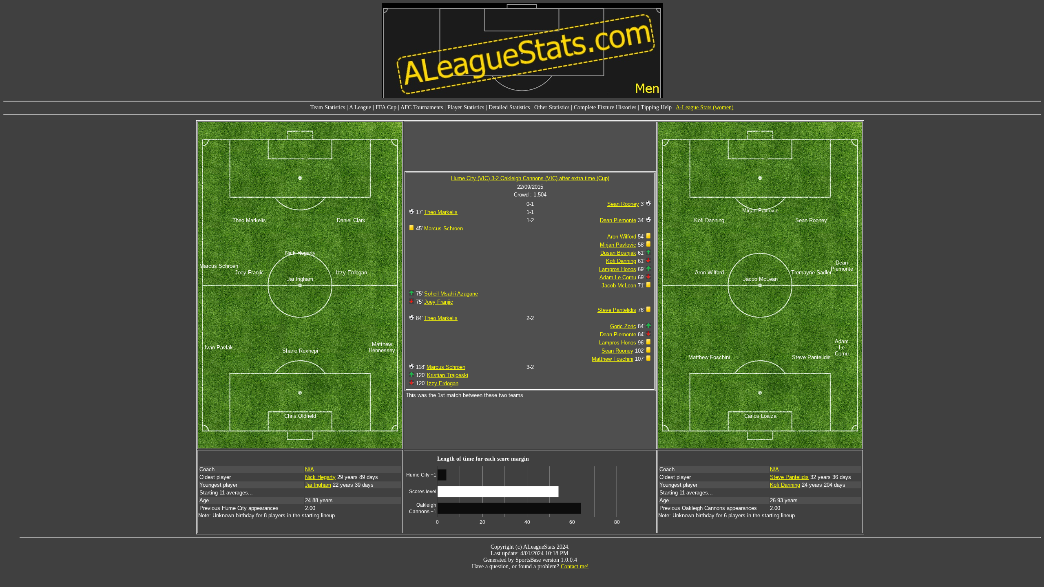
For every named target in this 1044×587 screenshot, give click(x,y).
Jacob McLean (619, 285)
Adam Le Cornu (617, 277)
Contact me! (575, 566)
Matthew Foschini (612, 359)
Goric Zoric (623, 326)
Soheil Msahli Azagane (451, 294)
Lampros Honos (617, 269)
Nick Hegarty (320, 477)
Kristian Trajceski (447, 375)
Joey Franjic (438, 302)
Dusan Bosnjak (618, 253)
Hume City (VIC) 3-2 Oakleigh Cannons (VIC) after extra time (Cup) (530, 178)
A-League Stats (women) (705, 107)
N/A (309, 469)
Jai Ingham (318, 485)
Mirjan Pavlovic (618, 245)
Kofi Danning (621, 261)
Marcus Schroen (443, 228)
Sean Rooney (623, 204)
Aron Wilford (621, 237)
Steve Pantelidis (616, 310)
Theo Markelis (441, 212)
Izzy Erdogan (442, 383)
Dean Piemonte (618, 220)
